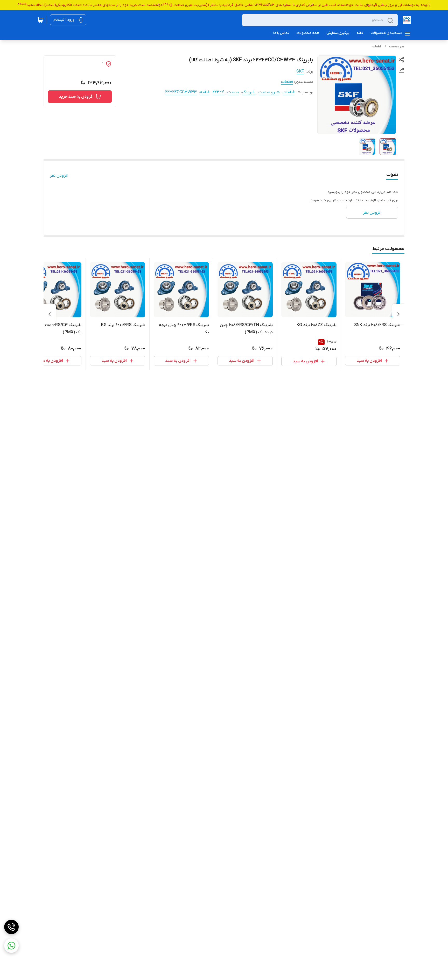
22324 (218, 92)
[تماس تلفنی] (11, 927)
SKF (300, 71)
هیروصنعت (396, 47)
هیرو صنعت (268, 92)
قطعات (377, 47)
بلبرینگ (248, 92)
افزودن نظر (59, 175)
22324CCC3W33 (181, 92)
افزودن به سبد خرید (76, 96)
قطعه (204, 92)
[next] (49, 314)
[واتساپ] (11, 945)
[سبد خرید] (40, 20)
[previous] (398, 314)
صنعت (233, 92)
